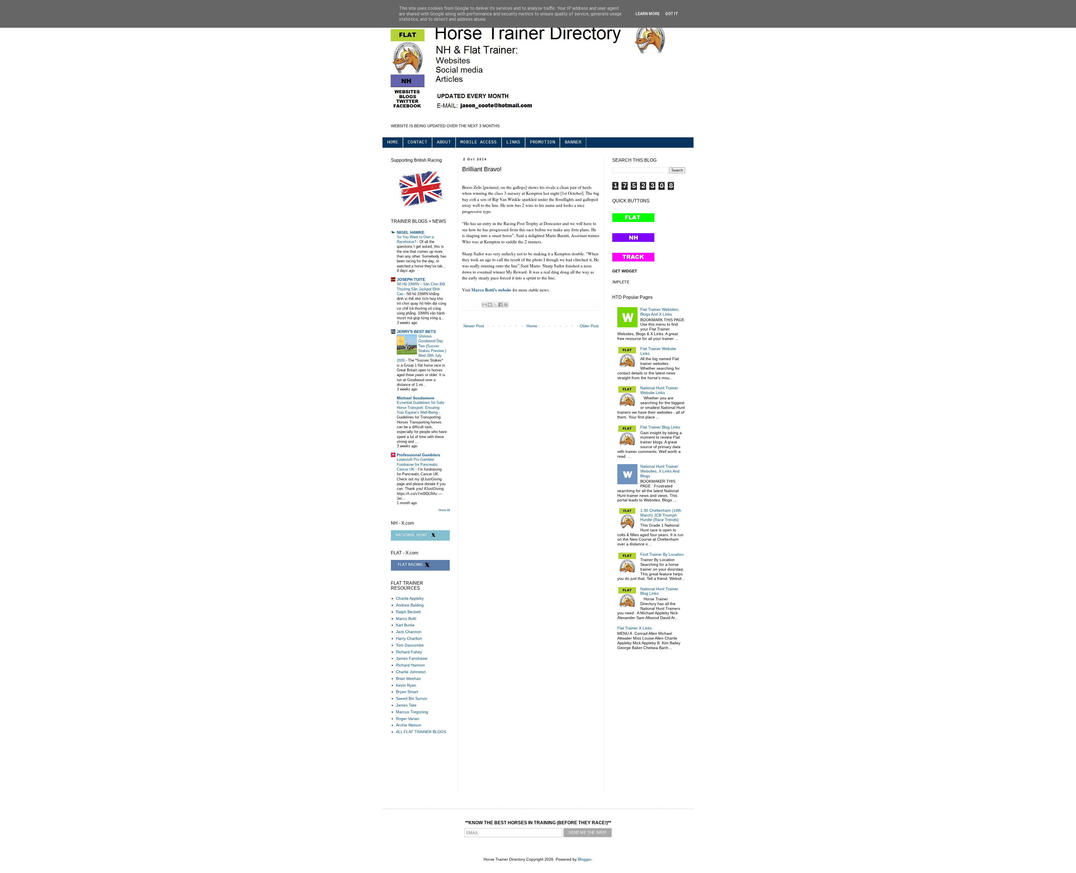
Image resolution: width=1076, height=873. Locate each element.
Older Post (589, 326)
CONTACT (417, 142)
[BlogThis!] (490, 304)
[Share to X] (495, 304)
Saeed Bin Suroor (411, 698)
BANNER (573, 142)
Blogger (584, 859)
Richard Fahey (409, 652)
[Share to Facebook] (500, 304)
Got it (671, 13)
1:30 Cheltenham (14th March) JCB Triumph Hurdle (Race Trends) (660, 515)
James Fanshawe (411, 658)
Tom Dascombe (410, 645)
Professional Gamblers (418, 455)
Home (532, 326)
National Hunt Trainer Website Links (659, 390)
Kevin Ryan (406, 685)
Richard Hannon (410, 665)
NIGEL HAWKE (410, 232)
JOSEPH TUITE (411, 279)
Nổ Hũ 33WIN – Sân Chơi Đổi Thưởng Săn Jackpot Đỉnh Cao (421, 289)
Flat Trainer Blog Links (660, 427)
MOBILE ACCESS (478, 142)
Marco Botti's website (491, 290)
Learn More (648, 13)
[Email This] (484, 304)
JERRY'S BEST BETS (416, 331)
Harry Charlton (409, 638)
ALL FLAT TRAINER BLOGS (421, 732)
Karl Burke (405, 625)
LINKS (513, 142)
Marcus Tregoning (412, 712)
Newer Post (473, 326)
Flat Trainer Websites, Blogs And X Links (659, 311)
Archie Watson (408, 725)
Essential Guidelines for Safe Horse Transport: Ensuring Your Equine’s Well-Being (420, 407)
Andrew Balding (410, 605)
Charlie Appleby (410, 598)
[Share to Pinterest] (506, 304)
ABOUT (444, 142)
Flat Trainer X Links (634, 628)
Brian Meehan (408, 678)
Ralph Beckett (408, 612)
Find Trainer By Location (662, 554)
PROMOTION (542, 142)
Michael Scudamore (415, 398)
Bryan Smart (407, 691)
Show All (444, 510)
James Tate (406, 705)
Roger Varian (407, 718)
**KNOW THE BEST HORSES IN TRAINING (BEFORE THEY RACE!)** (538, 822)
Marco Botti (406, 618)
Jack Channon (408, 631)
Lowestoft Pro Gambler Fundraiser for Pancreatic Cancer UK (417, 464)
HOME (392, 142)
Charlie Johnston (411, 672)
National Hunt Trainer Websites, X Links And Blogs (660, 471)
